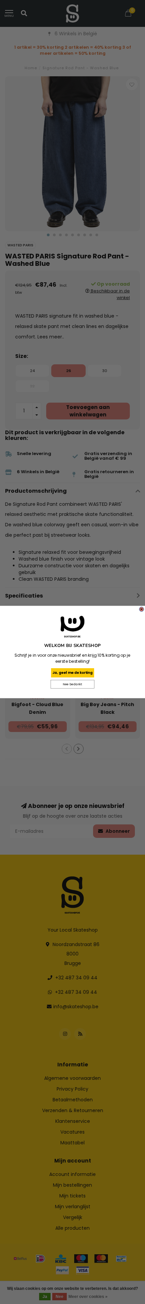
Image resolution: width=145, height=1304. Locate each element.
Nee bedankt (72, 684)
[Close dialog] (141, 609)
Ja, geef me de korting (72, 672)
